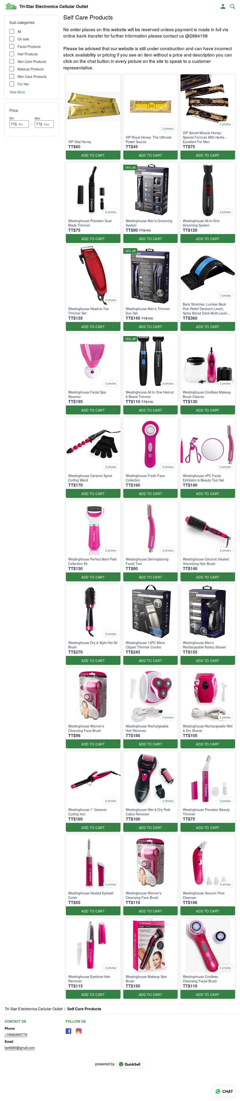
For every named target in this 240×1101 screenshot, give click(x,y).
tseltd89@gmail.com (20, 1047)
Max (37, 118)
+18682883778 (16, 1034)
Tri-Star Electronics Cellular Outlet (53, 6)
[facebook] (68, 1031)
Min (11, 118)
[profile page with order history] (223, 6)
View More (17, 92)
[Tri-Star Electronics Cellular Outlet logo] (11, 6)
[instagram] (78, 1031)
